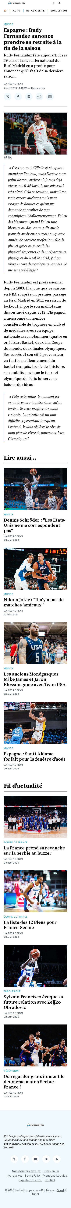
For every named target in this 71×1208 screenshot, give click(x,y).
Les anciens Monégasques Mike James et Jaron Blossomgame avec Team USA (35, 679)
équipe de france (16, 842)
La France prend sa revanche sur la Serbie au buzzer (34, 850)
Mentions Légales (55, 1175)
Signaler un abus (30, 1180)
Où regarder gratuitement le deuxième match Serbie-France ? (34, 1082)
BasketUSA (32, 1175)
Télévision (11, 1070)
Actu (16, 10)
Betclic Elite (35, 10)
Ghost (60, 1190)
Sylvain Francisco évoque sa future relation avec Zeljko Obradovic (33, 1002)
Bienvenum (51, 1171)
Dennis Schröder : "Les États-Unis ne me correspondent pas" (35, 525)
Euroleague (59, 10)
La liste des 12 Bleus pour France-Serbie (30, 925)
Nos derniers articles (26, 1171)
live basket (14, 1175)
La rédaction (13, 83)
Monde (8, 24)
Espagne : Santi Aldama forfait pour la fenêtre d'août (34, 756)
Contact (50, 1180)
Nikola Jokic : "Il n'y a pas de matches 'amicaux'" (34, 602)
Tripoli (35, 1194)
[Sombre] (54, 3)
